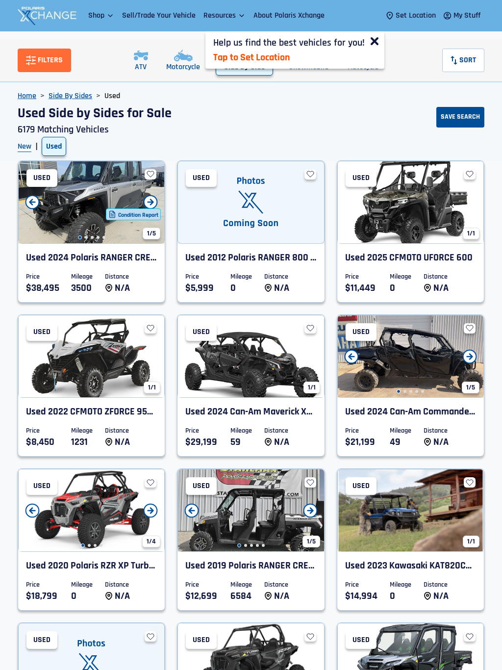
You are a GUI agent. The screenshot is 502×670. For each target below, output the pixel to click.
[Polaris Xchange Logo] (47, 15)
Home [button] (27, 96)
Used (54, 146)
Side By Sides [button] (70, 96)
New (24, 146)
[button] (101, 15)
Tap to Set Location (251, 57)
